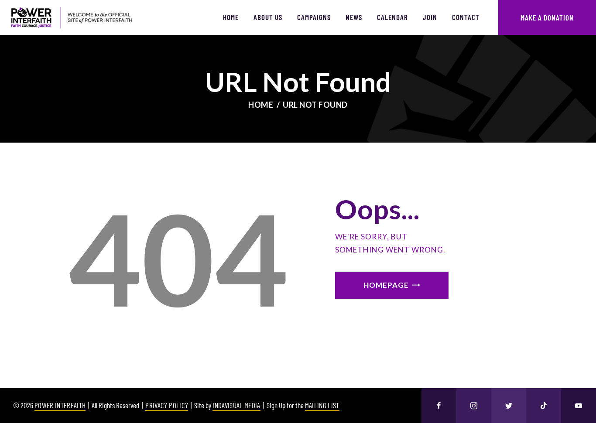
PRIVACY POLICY (166, 405)
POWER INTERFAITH (60, 405)
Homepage (386, 285)
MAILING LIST (322, 405)
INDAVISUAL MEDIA (236, 405)
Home (260, 104)
